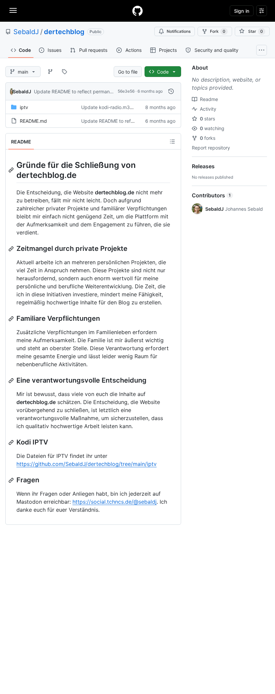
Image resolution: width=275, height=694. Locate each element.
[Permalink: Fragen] (11, 480)
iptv (24, 107)
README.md (33, 121)
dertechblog (64, 32)
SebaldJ (26, 32)
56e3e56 (126, 91)
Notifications (178, 31)
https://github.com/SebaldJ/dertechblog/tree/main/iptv (86, 464)
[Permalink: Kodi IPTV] (11, 442)
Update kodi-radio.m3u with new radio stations (132, 107)
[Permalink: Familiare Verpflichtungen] (11, 318)
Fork (217, 31)
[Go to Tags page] (64, 71)
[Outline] (172, 141)
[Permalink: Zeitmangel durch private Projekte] (11, 249)
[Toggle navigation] (13, 10)
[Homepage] (137, 10)
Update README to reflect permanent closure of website (96, 91)
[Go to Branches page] (50, 71)
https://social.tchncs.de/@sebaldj (114, 501)
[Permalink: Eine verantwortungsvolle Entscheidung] (11, 380)
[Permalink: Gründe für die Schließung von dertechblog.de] (11, 170)
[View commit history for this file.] (171, 91)
